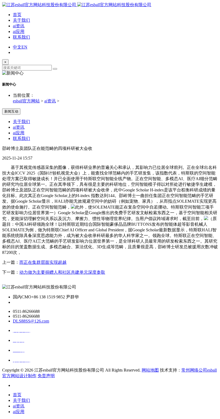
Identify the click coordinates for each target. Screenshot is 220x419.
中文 (17, 47)
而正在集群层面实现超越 (43, 262)
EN (24, 47)
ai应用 (18, 31)
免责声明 (46, 375)
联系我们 (21, 37)
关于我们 (21, 20)
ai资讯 (18, 26)
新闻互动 (11, 111)
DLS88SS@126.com (31, 321)
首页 (17, 14)
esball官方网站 (26, 101)
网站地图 (150, 370)
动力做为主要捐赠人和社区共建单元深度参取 (62, 272)
